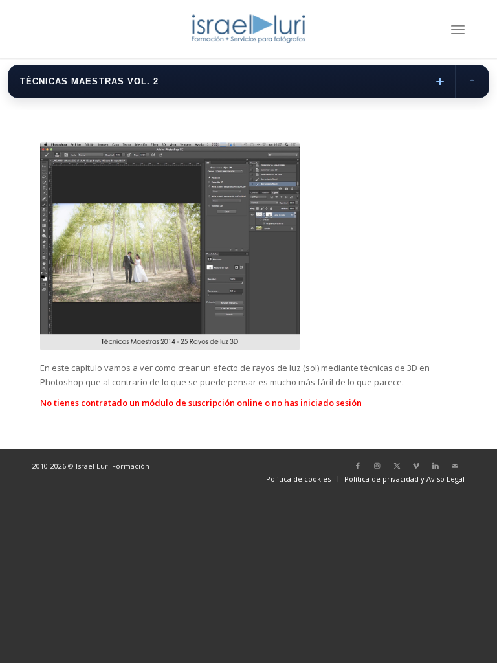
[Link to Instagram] (377, 465)
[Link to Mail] (455, 465)
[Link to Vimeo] (416, 465)
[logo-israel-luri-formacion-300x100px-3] (248, 29)
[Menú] (458, 29)
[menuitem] (458, 29)
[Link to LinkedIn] (435, 465)
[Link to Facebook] (358, 465)
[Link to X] (396, 465)
